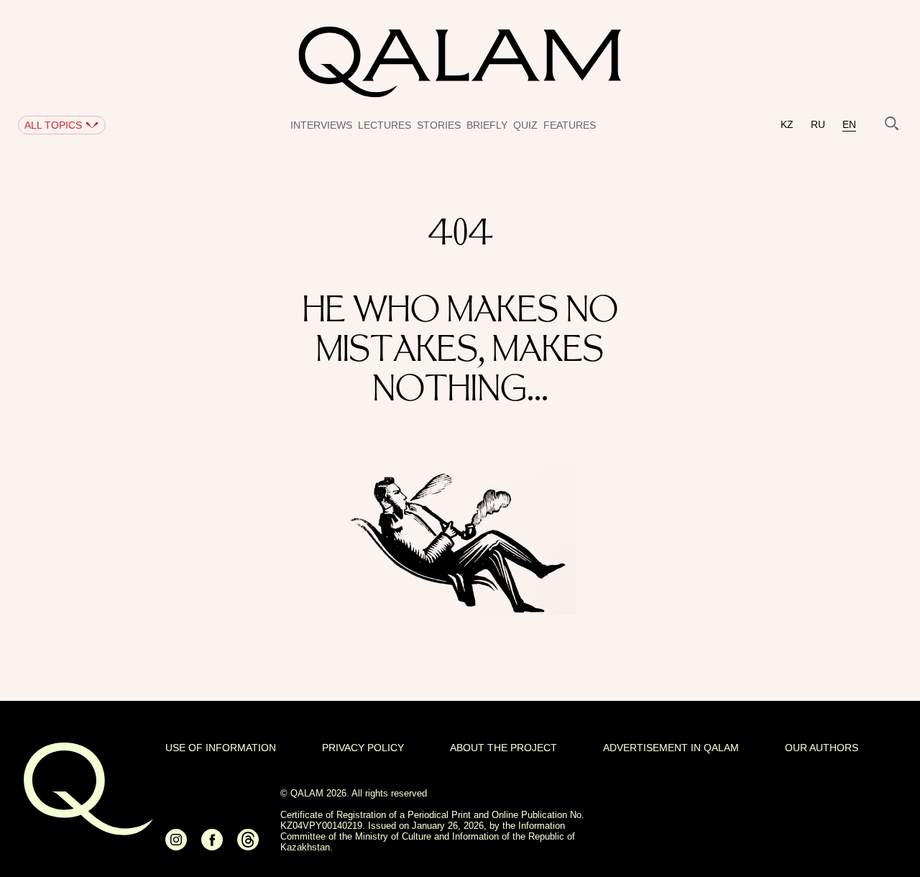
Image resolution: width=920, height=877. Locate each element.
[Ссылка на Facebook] (212, 845)
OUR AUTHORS (821, 748)
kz (787, 124)
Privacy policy (363, 748)
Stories (439, 125)
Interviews (321, 125)
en (849, 124)
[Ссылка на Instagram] (176, 845)
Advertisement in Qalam (671, 748)
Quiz (525, 125)
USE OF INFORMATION (220, 748)
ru (818, 124)
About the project (503, 748)
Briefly (486, 125)
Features (569, 125)
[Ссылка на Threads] (248, 845)
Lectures (384, 125)
